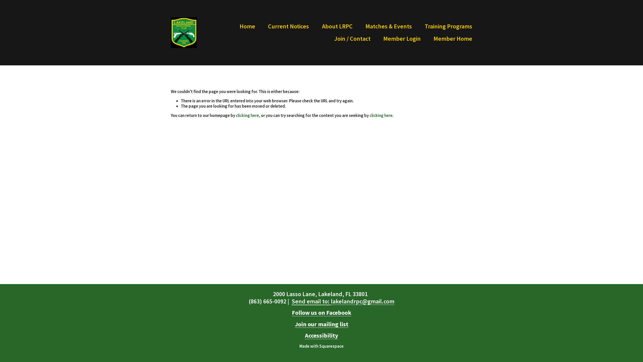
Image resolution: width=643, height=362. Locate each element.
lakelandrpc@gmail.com (343, 301)
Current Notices (288, 26)
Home (247, 26)
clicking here (247, 115)
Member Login (402, 38)
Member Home (453, 38)
